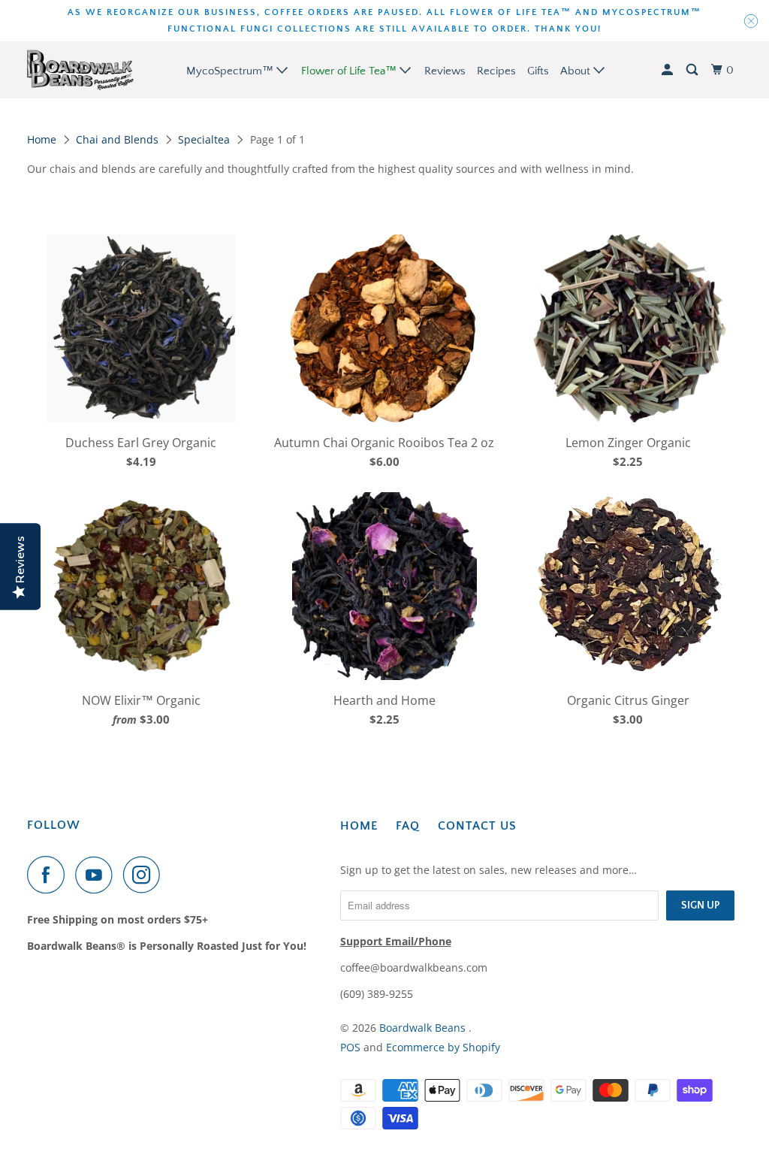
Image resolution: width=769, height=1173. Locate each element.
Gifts (538, 71)
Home (41, 139)
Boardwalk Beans (424, 1027)
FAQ (408, 826)
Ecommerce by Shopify (443, 1047)
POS (350, 1047)
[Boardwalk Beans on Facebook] (49, 874)
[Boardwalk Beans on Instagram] (145, 874)
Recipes (496, 71)
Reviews (445, 71)
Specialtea (204, 139)
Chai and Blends (117, 139)
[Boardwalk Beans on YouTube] (97, 874)
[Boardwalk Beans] (80, 69)
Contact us (477, 826)
